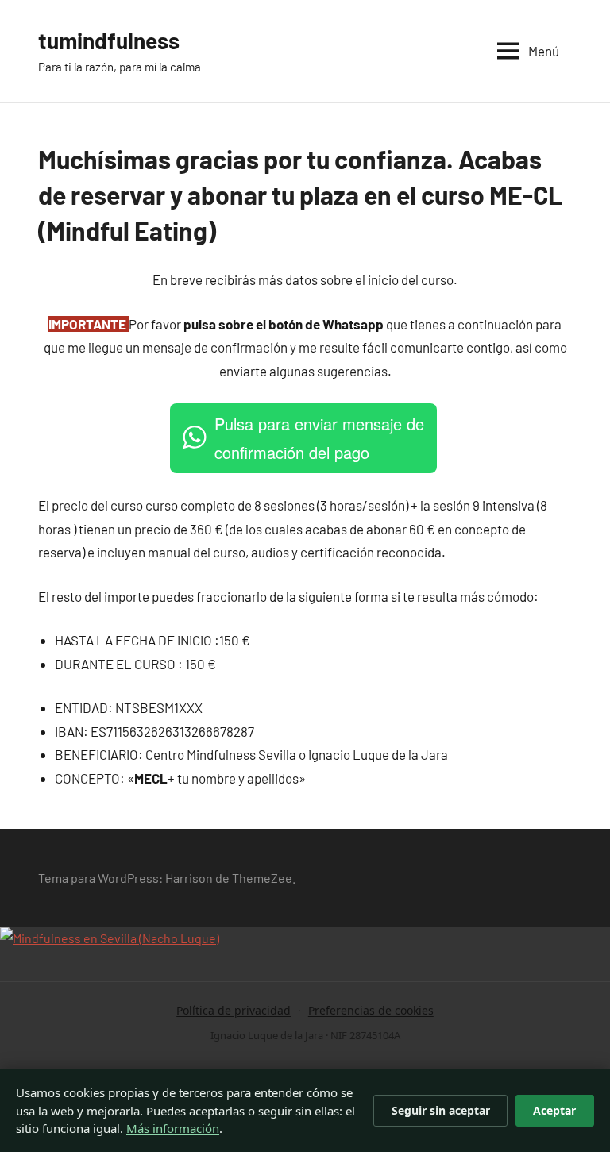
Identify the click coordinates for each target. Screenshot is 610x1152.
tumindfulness (109, 40)
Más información (172, 1128)
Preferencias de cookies (371, 1010)
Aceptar (554, 1110)
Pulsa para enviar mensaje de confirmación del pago (319, 438)
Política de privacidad (233, 1010)
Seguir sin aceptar (441, 1110)
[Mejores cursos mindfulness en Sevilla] (109, 938)
